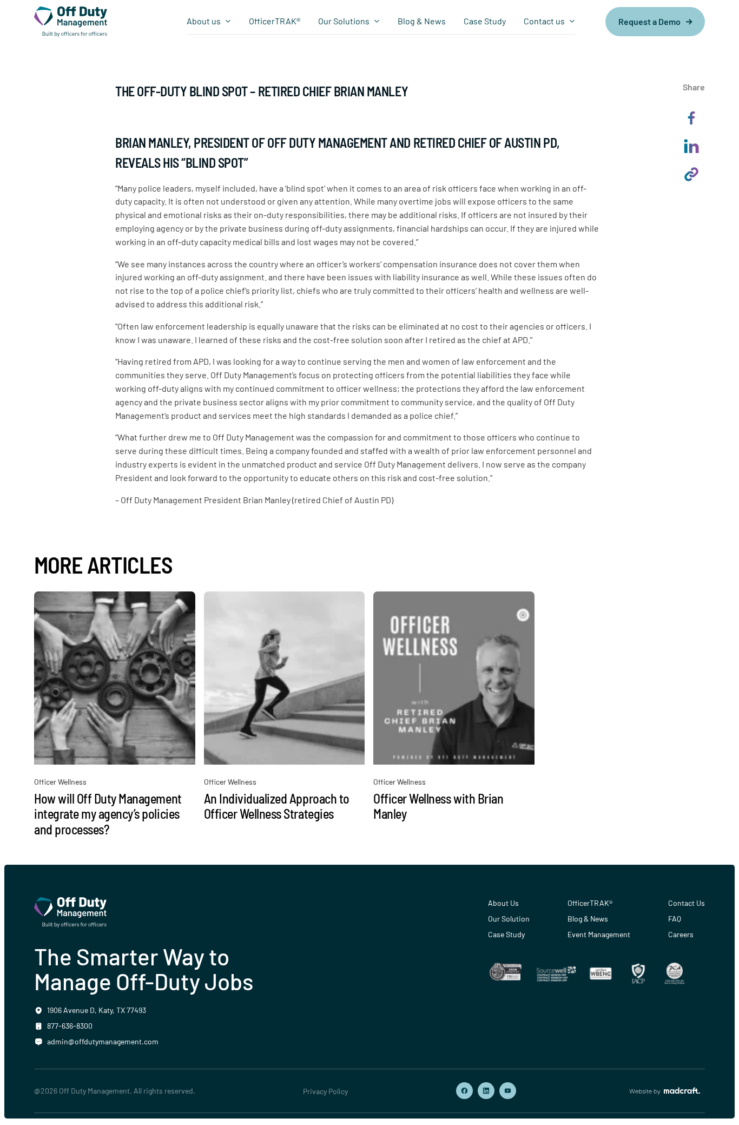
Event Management (599, 934)
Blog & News (422, 21)
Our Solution (509, 918)
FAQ (674, 918)
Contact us (544, 21)
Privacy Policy (325, 1091)
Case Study (485, 21)
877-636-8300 (70, 1025)
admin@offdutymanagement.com (103, 1041)
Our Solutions (344, 21)
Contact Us (686, 902)
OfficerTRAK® (274, 21)
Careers (681, 934)
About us (204, 21)
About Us (503, 902)
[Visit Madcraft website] (664, 1091)
